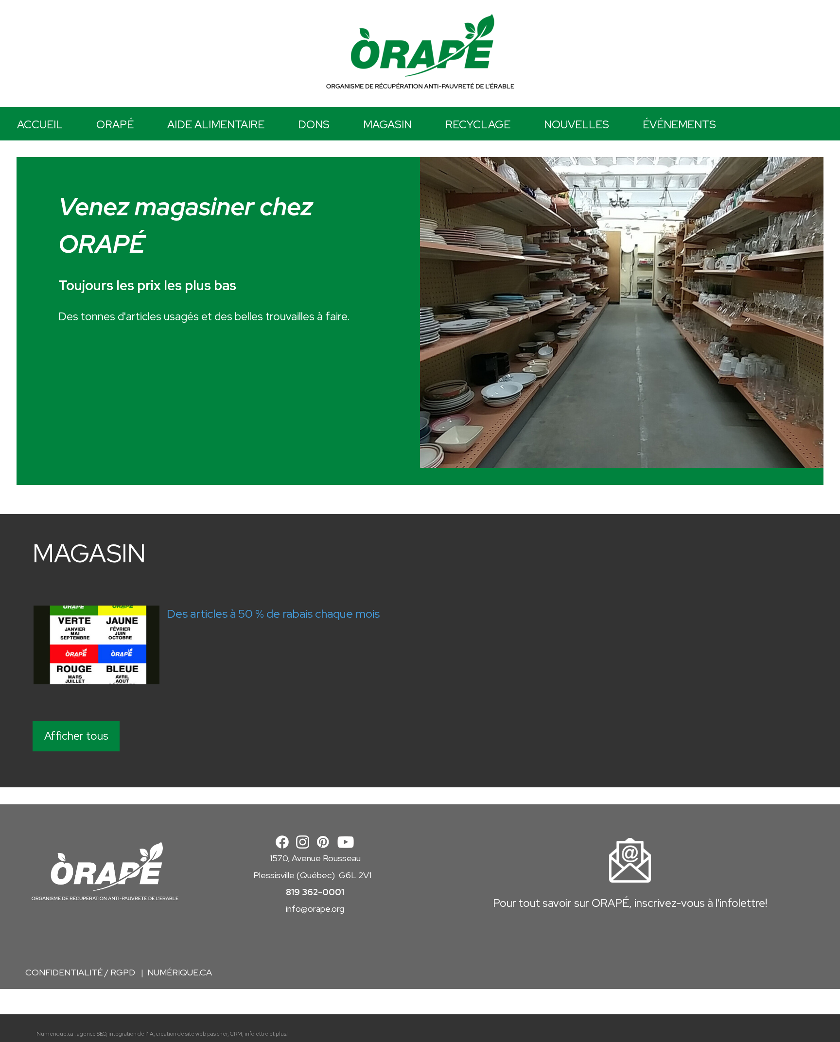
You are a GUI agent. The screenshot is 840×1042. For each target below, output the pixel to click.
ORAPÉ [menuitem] (115, 124)
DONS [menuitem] (314, 124)
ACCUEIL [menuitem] (40, 124)
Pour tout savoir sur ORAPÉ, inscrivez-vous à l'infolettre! (630, 903)
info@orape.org (315, 908)
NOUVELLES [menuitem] (576, 124)
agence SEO (91, 1033)
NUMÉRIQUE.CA (179, 972)
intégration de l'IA (131, 1033)
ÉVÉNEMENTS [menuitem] (679, 124)
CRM (236, 1033)
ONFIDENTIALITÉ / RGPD (84, 972)
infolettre (256, 1033)
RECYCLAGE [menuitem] (477, 124)
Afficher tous (76, 736)
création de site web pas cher (192, 1033)
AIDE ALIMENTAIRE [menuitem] (215, 124)
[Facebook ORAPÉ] (282, 841)
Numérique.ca (54, 1033)
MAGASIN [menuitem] (387, 124)
